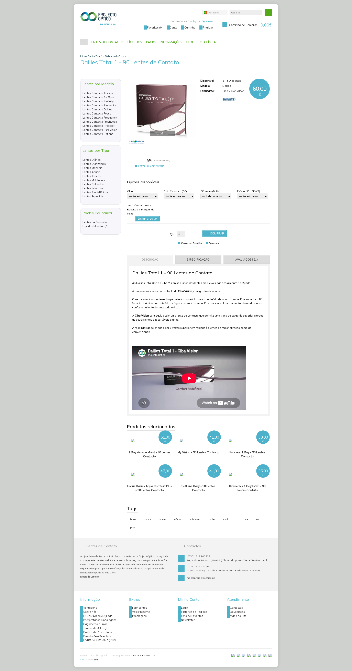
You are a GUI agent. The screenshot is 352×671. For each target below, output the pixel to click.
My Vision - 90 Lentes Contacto (198, 452)
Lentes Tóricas (91, 176)
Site (82, 659)
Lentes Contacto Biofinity (98, 101)
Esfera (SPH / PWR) (248, 191)
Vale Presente (141, 611)
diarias (162, 519)
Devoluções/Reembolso (98, 636)
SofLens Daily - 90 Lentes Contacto (198, 488)
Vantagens (90, 607)
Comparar (214, 243)
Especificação (198, 259)
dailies (212, 519)
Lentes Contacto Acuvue (97, 93)
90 (257, 519)
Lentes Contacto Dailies (97, 109)
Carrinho (189, 27)
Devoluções (237, 611)
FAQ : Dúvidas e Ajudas (97, 615)
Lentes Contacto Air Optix (98, 97)
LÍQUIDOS (134, 42)
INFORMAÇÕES (171, 42)
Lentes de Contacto (94, 222)
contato (147, 519)
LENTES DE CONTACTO (106, 42)
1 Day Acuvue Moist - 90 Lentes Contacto (149, 454)
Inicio (83, 56)
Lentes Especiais (92, 196)
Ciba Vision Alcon (233, 90)
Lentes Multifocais (93, 180)
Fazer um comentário (151, 165)
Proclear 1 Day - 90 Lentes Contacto (247, 454)
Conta (173, 27)
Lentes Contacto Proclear (98, 125)
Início (84, 42)
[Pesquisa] (268, 12)
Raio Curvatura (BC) (175, 191)
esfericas (178, 519)
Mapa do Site (238, 615)
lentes (133, 519)
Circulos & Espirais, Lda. (143, 655)
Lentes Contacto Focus (96, 113)
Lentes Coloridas (93, 184)
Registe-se (207, 21)
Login (184, 607)
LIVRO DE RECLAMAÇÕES (99, 640)
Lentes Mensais (92, 167)
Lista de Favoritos (192, 615)
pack (132, 527)
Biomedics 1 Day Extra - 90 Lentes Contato (247, 488)
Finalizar (207, 27)
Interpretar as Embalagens (100, 620)
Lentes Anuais (91, 172)
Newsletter (188, 620)
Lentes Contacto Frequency (99, 117)
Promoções (139, 615)
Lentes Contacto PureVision (99, 129)
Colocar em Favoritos (191, 243)
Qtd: (173, 234)
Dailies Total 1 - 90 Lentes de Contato (107, 56)
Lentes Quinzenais (94, 163)
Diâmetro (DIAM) (210, 191)
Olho (130, 191)
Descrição (150, 259)
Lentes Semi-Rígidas (95, 192)
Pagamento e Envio (95, 624)
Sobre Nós (90, 611)
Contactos (236, 607)
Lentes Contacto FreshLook (99, 121)
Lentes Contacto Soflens (97, 133)
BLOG (190, 42)
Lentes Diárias (91, 159)
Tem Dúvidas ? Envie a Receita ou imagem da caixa (140, 209)
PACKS (151, 42)
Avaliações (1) (246, 259)
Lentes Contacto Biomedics (99, 105)
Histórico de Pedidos (194, 611)
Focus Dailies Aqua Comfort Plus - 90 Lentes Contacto (149, 488)
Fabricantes (139, 607)
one (246, 519)
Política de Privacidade (97, 632)
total (225, 519)
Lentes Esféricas (92, 188)
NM (96, 659)
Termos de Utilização (96, 628)
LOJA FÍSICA (207, 42)
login (195, 21)
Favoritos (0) (155, 27)
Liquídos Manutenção (95, 226)
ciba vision (195, 519)
